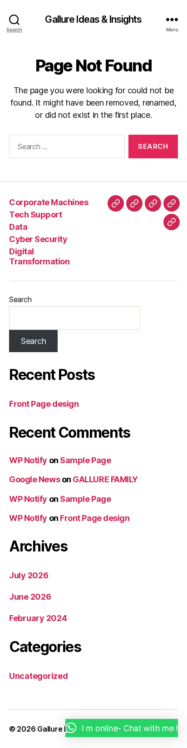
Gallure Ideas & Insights (93, 19)
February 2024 (38, 618)
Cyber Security (38, 239)
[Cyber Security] (171, 203)
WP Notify (28, 460)
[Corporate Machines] (116, 203)
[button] (121, 728)
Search (20, 299)
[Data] (153, 203)
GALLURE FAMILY (105, 479)
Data (18, 227)
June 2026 (30, 596)
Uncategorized (38, 676)
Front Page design (44, 404)
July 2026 (29, 575)
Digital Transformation (39, 257)
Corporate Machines (48, 202)
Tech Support (35, 214)
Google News (34, 479)
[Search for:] (65, 148)
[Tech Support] (134, 203)
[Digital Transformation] (171, 222)
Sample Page (85, 460)
